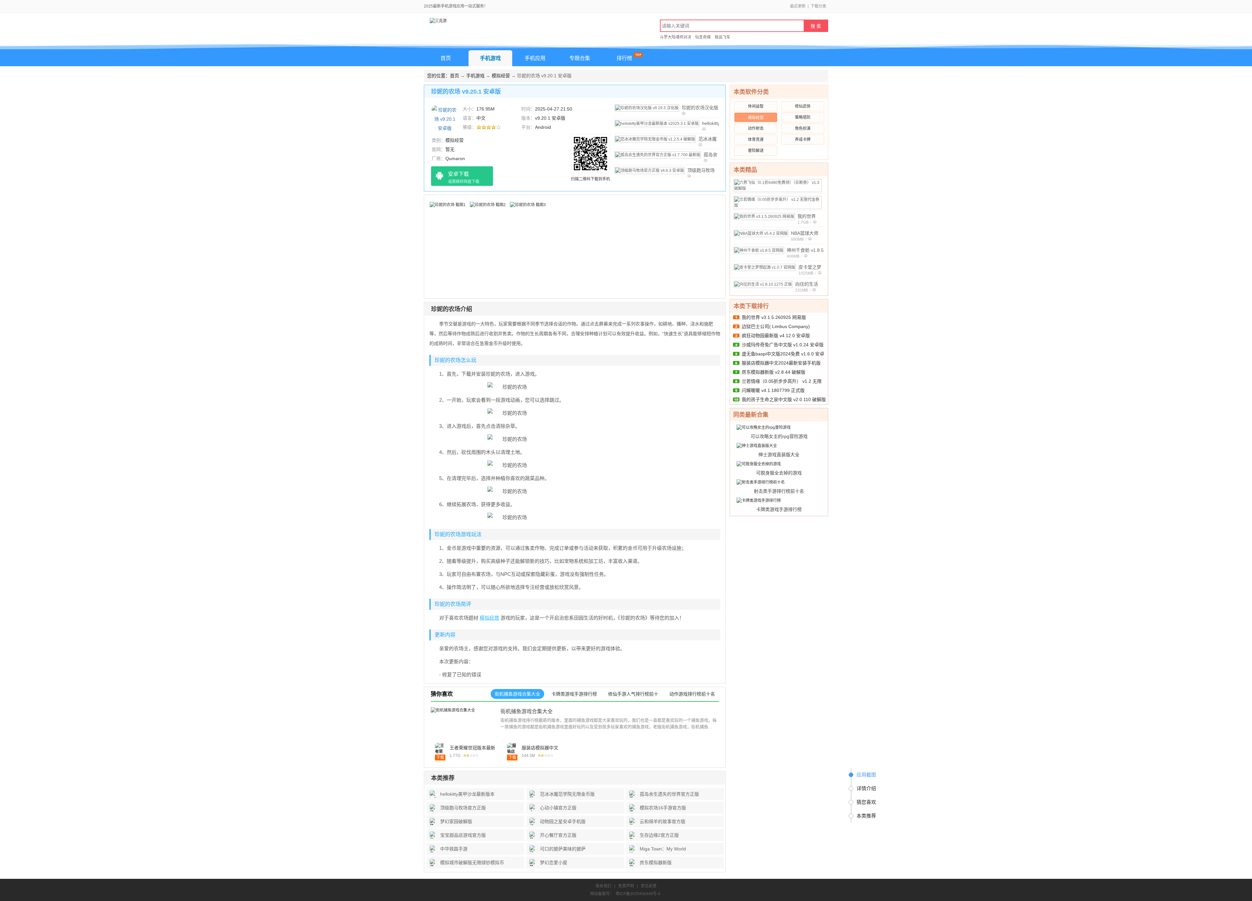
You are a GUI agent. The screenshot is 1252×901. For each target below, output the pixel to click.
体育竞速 (756, 139)
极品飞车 (722, 37)
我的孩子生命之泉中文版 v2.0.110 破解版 (784, 399)
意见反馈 (648, 886)
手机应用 (535, 58)
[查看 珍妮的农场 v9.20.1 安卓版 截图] (445, 118)
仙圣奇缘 (703, 37)
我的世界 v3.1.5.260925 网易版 (774, 317)
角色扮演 (803, 128)
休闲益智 (756, 106)
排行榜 (624, 58)
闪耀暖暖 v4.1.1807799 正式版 (773, 390)
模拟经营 (501, 75)
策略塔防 (803, 117)
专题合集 (579, 58)
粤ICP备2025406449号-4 (638, 894)
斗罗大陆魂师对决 (675, 37)
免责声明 (626, 886)
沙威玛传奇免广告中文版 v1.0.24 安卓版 (783, 344)
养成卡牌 (803, 139)
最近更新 (798, 6)
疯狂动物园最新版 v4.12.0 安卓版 (776, 335)
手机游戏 (490, 58)
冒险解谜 (756, 150)
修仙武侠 (803, 106)
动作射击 (756, 128)
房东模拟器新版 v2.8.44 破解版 (773, 372)
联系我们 (603, 886)
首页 (445, 58)
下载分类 (818, 6)
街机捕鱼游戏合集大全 (526, 711)
